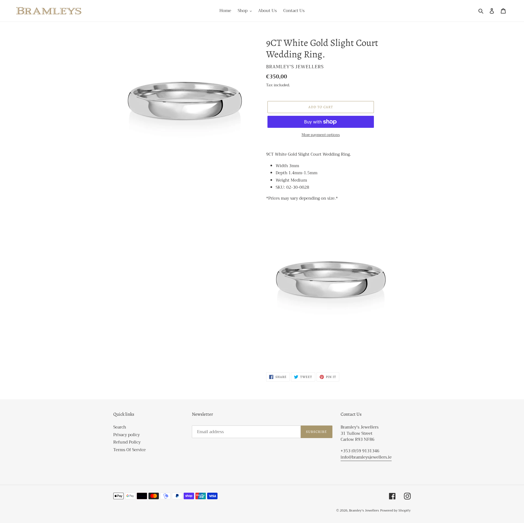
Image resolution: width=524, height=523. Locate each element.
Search (119, 427)
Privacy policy (126, 434)
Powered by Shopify (395, 510)
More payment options (321, 135)
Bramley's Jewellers (364, 510)
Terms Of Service (129, 449)
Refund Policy (127, 442)
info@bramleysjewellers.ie (366, 457)
